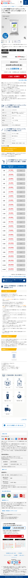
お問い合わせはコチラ (13, 536)
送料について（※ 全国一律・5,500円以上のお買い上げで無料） (14, 276)
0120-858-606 (19, 528)
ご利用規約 (20, 553)
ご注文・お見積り (14, 76)
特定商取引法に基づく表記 (11, 553)
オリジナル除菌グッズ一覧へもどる (15, 425)
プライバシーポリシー (8, 555)
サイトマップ (14, 557)
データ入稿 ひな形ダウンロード (11, 149)
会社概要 (15, 555)
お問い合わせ (21, 555)
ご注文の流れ (24, 419)
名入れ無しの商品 (23, 80)
